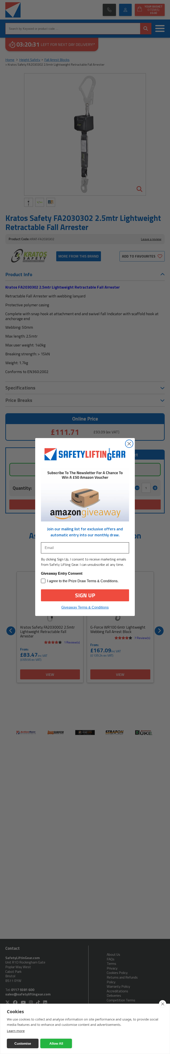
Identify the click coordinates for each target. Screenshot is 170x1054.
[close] (162, 1004)
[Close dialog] (129, 444)
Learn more (16, 1030)
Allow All (56, 1043)
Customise (22, 1043)
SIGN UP (85, 595)
